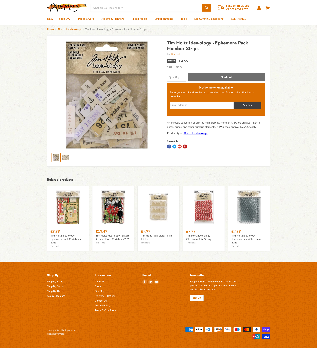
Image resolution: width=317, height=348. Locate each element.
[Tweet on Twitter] (174, 146)
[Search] (206, 8)
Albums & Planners (113, 18)
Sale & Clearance (56, 295)
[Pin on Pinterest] (185, 146)
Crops (98, 286)
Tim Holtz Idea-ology (70, 29)
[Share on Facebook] (169, 146)
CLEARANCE (238, 18)
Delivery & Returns (105, 295)
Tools (184, 18)
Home (50, 29)
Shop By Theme (55, 291)
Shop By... (65, 18)
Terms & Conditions (105, 310)
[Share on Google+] (180, 146)
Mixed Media (139, 18)
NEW (50, 18)
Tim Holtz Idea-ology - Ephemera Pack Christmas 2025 (66, 239)
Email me (247, 105)
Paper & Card (86, 18)
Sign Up (197, 297)
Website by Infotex (56, 333)
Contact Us (101, 300)
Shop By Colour (55, 286)
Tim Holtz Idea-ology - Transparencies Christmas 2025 (246, 239)
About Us (100, 281)
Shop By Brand (55, 281)
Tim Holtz (176, 53)
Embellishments (164, 18)
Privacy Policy (102, 305)
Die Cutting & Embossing (209, 18)
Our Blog (100, 291)
